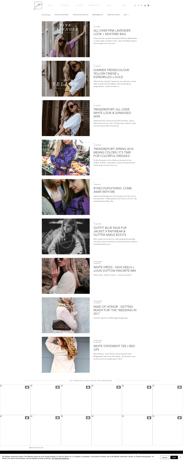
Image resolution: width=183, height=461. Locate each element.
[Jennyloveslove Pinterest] (135, 5)
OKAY (174, 457)
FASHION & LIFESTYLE (80, 15)
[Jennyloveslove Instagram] (142, 5)
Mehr (125, 15)
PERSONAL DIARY (113, 15)
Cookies (164, 457)
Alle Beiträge (46, 15)
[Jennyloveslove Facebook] (138, 5)
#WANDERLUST (98, 15)
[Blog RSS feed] (148, 5)
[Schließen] (180, 457)
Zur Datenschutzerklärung (60, 458)
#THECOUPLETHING (62, 15)
